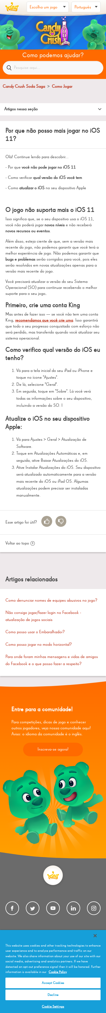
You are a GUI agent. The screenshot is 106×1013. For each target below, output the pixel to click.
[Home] (12, 7)
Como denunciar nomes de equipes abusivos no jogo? (51, 600)
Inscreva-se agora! (53, 749)
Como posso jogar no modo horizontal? (38, 644)
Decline (53, 995)
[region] (53, 971)
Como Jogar (62, 86)
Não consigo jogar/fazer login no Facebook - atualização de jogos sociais (43, 616)
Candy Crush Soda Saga (24, 86)
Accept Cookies (53, 983)
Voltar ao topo (17, 543)
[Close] (95, 935)
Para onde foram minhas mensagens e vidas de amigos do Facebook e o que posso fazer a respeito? (51, 660)
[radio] (46, 521)
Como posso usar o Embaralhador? (35, 632)
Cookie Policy (58, 972)
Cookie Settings (53, 1006)
